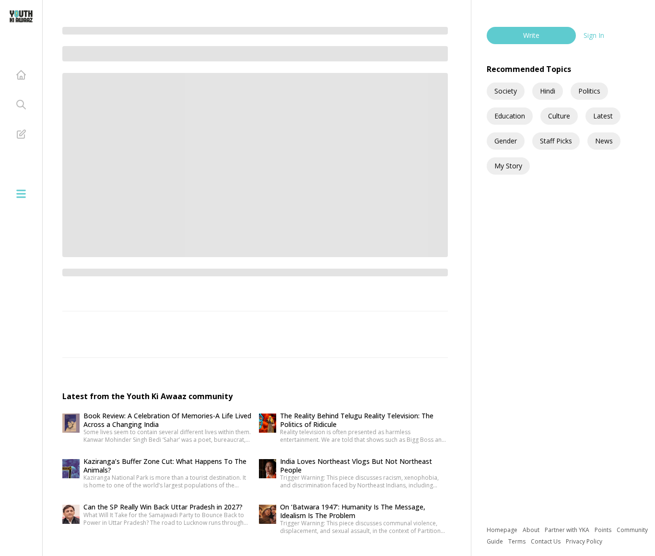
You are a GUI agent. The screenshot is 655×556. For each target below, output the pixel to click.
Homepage (503, 530)
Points (604, 530)
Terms (517, 541)
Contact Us (546, 541)
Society (505, 90)
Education (509, 115)
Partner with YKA (568, 530)
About (532, 530)
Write (531, 35)
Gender (505, 140)
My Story (508, 165)
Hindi (547, 90)
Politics (589, 90)
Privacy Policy (584, 541)
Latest (603, 115)
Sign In (594, 35)
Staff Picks (556, 140)
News (604, 140)
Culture (559, 115)
